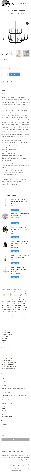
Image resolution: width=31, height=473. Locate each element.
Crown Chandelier (21, 127)
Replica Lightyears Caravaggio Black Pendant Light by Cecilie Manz (19, 243)
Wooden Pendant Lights (7, 360)
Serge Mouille (5, 342)
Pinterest (4, 410)
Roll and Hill (4, 344)
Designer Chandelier (6, 355)
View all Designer (6, 347)
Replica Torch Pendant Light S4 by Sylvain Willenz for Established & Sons (20, 229)
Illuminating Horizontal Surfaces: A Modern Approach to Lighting (14, 396)
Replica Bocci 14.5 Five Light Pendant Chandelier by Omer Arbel (19, 201)
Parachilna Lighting (6, 345)
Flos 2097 (13, 127)
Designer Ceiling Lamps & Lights (9, 362)
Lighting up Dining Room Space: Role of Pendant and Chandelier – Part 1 (13, 389)
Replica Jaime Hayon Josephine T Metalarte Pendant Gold (20, 256)
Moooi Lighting (5, 338)
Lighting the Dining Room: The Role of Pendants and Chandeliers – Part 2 (13, 382)
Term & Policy (5, 418)
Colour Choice (5, 66)
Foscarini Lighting (5, 330)
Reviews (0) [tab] (4, 93)
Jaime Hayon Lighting (6, 332)
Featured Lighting (5, 370)
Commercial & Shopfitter (7, 416)
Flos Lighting (4, 329)
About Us (4, 406)
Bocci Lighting (5, 336)
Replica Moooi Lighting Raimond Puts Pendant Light (20, 214)
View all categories (6, 373)
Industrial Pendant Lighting (8, 358)
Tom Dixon (4, 327)
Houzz (3, 412)
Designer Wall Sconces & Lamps (9, 368)
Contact (3, 408)
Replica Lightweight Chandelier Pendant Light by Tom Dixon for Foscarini (20, 269)
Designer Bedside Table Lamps (9, 366)
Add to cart (14, 74)
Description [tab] (4, 90)
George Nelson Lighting (7, 334)
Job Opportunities (5, 420)
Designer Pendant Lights (7, 357)
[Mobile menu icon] (28, 4)
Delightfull (4, 340)
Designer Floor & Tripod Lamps (8, 364)
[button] (27, 23)
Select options (15, 209)
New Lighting (4, 372)
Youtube (3, 414)
